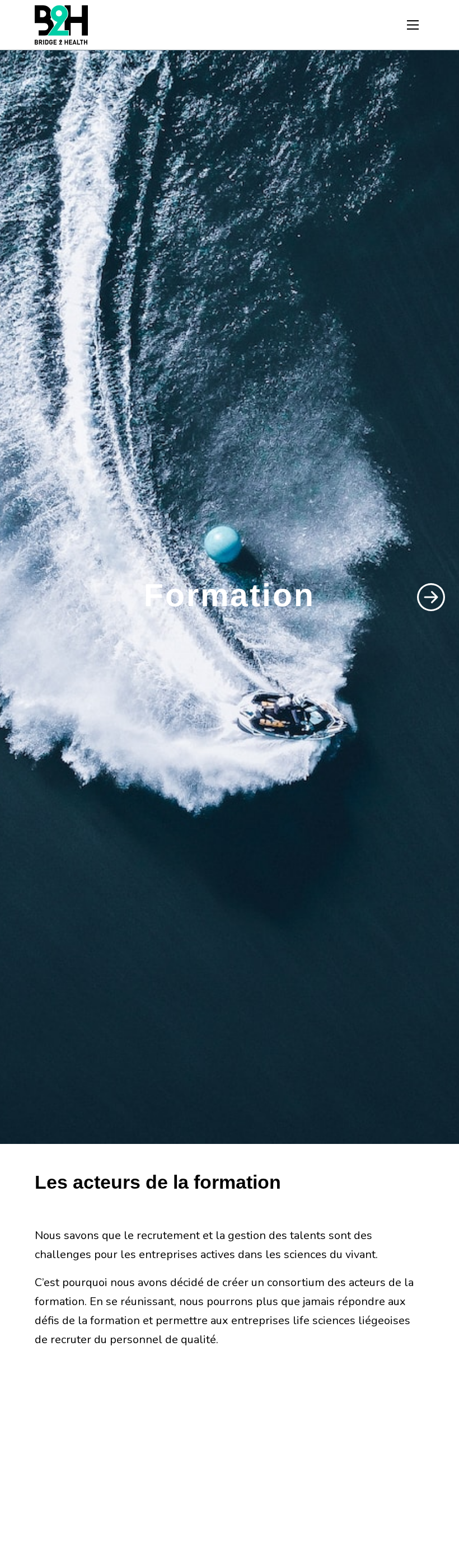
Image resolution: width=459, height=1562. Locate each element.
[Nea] (61, 25)
